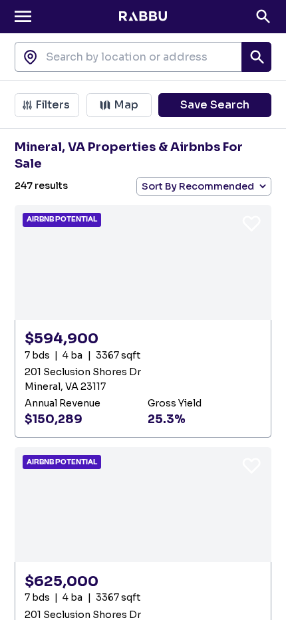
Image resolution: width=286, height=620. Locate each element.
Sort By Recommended (198, 186)
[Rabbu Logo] (142, 17)
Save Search (214, 105)
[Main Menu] (23, 16)
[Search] (263, 16)
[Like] (251, 222)
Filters (52, 105)
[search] (256, 57)
